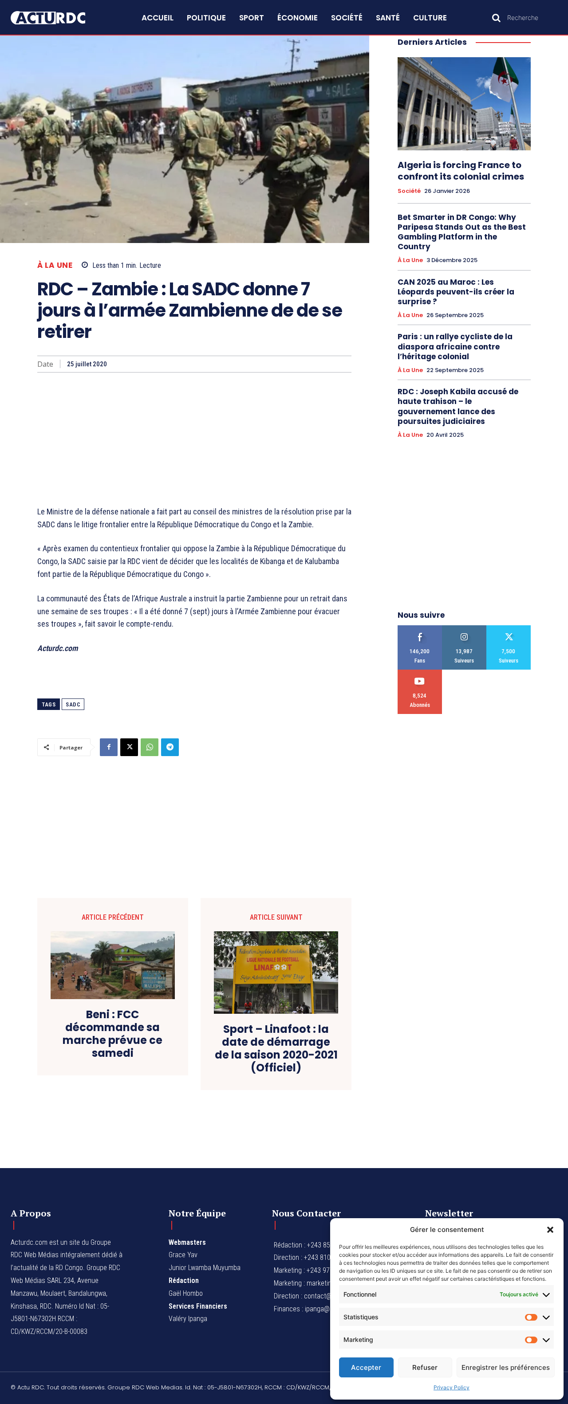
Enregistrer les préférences (506, 1367)
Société (409, 191)
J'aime (420, 628)
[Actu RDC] (57, 18)
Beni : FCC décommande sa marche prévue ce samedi (112, 1033)
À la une (54, 265)
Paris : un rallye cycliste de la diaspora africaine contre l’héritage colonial (455, 346)
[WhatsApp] (149, 747)
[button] (550, 1229)
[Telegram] (170, 747)
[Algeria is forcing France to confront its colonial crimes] (464, 103)
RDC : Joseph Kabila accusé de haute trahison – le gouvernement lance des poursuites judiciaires (458, 406)
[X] (129, 747)
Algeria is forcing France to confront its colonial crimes (461, 171)
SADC (73, 704)
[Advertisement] (194, 439)
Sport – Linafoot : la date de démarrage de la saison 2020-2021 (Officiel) (276, 1048)
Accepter (366, 1367)
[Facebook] (109, 747)
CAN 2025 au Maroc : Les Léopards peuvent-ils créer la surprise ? (456, 292)
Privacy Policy (451, 1387)
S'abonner (420, 673)
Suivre (464, 628)
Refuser (425, 1367)
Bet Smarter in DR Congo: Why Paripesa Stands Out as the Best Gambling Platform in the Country (462, 232)
